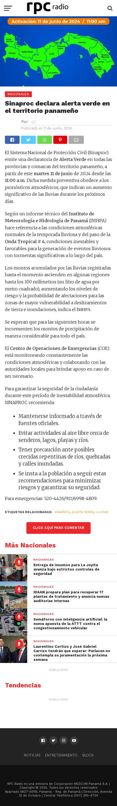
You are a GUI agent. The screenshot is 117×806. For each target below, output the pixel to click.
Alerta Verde (83, 512)
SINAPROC (62, 512)
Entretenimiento (61, 755)
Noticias (32, 755)
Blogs (87, 755)
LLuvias (102, 512)
